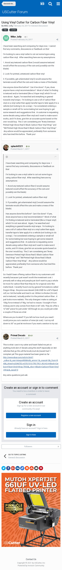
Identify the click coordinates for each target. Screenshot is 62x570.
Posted (22, 39)
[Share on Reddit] (27, 468)
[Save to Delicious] (22, 468)
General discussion (39, 26)
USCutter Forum (15, 12)
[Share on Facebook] (8, 468)
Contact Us (31, 559)
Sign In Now (31, 435)
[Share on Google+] (13, 468)
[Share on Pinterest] (41, 468)
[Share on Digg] (17, 468)
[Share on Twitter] (4, 468)
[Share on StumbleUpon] (31, 468)
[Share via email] (36, 468)
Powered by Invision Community (31, 566)
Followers (28, 447)
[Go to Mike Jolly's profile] (6, 38)
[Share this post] (57, 39)
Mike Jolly (8, 26)
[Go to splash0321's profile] (6, 148)
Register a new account (31, 415)
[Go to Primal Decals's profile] (6, 337)
